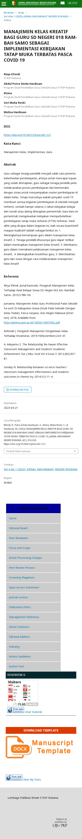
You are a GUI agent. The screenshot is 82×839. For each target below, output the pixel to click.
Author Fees (16, 666)
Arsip (21, 12)
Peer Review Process (22, 567)
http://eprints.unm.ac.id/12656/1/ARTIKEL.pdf (32, 322)
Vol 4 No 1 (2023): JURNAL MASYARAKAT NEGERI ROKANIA (36, 16)
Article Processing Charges (25, 558)
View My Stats (32, 779)
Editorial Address (19, 637)
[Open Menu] (4, 4)
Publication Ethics (20, 607)
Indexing (14, 646)
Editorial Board (18, 528)
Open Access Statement (24, 587)
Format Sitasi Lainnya (18, 451)
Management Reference (24, 617)
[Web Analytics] (14, 779)
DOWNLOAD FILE (19, 389)
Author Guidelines (20, 656)
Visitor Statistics (19, 627)
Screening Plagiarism (22, 577)
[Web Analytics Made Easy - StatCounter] (15, 712)
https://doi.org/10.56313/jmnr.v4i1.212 (27, 135)
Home (13, 518)
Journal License (18, 597)
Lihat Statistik (33, 712)
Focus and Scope (19, 548)
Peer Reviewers (18, 538)
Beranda (9, 12)
